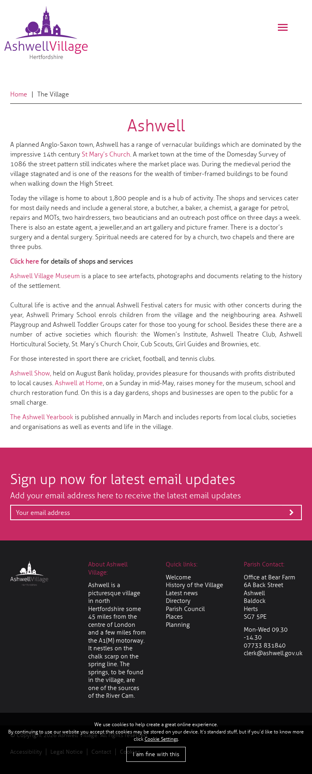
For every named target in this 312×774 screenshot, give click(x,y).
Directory (178, 601)
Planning (178, 624)
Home (18, 94)
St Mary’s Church (106, 154)
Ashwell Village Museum (45, 276)
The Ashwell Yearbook (41, 417)
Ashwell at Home (79, 383)
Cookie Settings (161, 739)
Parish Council (185, 609)
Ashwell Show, (31, 373)
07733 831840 (265, 645)
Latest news (182, 593)
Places (174, 616)
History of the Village (194, 585)
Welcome (178, 577)
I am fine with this (156, 754)
